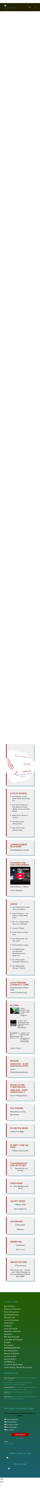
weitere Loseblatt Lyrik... (19, 992)
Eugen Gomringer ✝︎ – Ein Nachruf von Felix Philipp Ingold (20, 915)
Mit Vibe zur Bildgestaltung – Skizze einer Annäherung (21, 923)
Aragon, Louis (17, 251)
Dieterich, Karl (23, 316)
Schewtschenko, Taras (22, 580)
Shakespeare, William (17, 603)
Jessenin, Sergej (21, 85)
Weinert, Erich (20, 167)
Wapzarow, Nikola (19, 663)
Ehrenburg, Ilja (22, 69)
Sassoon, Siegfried (18, 576)
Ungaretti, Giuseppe (17, 651)
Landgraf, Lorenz (16, 459)
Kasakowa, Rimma (15, 90)
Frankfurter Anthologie (12, 1331)
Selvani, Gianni (16, 599)
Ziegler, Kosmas (14, 686)
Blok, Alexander (9, 51)
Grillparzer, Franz (18, 365)
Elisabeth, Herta (23, 326)
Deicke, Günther (14, 313)
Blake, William (22, 276)
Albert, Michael (14, 245)
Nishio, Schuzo (15, 526)
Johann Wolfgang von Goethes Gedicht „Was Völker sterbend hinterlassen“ (19, 1398)
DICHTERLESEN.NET (12, 1348)
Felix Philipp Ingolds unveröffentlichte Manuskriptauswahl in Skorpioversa (18, 952)
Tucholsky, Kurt (14, 647)
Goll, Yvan (21, 359)
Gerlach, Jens (14, 73)
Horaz (16, 407)
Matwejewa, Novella (17, 112)
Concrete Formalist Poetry (13, 1364)
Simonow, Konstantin (17, 609)
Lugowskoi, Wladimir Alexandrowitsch (14, 105)
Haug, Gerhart (15, 382)
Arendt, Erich (13, 253)
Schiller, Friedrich (19, 582)
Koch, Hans (15, 443)
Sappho (10, 574)
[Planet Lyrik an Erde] (20, 1150)
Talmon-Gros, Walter (18, 630)
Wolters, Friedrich (16, 682)
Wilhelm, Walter (15, 678)
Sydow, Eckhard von (18, 626)
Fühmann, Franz (15, 349)
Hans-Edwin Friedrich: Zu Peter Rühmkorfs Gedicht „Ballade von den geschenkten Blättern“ (21, 808)
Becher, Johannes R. (17, 268)
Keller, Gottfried (24, 430)
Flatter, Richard (12, 343)
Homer (10, 407)
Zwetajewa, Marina (16, 173)
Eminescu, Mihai (14, 328)
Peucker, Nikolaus (16, 534)
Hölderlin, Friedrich (15, 405)
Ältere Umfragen (9, 1444)
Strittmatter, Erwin (16, 620)
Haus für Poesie (9, 1306)
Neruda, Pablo (20, 520)
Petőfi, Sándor (14, 532)
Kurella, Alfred (13, 455)
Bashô (12, 263)
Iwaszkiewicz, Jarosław (20, 415)
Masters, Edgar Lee (21, 497)
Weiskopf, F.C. (16, 670)
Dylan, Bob (11, 322)
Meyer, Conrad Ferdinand (18, 503)
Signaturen (8, 1334)
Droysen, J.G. (13, 320)
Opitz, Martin (24, 528)
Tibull (16, 634)
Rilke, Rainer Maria (16, 559)
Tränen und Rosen (14, 236)
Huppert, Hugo (15, 81)
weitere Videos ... (16, 1048)
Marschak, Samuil (18, 110)
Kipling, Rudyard (17, 434)
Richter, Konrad (15, 555)
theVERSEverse (9, 1362)
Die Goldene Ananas (12, 1425)
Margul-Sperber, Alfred (18, 495)
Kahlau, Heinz (14, 426)
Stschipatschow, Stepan (17, 622)
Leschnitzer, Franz (16, 470)
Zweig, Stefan (15, 692)
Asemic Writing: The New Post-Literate (18, 1367)
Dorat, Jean (15, 318)
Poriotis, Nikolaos (16, 540)
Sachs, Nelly (13, 572)
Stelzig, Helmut (15, 618)
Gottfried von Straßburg (17, 361)
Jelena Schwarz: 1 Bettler (19, 886)
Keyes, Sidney (17, 432)
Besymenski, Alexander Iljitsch (19, 49)
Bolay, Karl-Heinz (18, 280)
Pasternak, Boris (14, 127)
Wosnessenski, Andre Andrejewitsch (19, 170)
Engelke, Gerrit (14, 330)
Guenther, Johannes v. (18, 79)
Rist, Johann (14, 561)
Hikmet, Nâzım (14, 401)
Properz (13, 545)
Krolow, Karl (13, 449)
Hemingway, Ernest (13, 386)
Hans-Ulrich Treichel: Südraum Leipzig (18, 829)
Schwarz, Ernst (14, 593)
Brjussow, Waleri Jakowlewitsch (13, 61)
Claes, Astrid (14, 303)
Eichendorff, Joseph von (18, 324)
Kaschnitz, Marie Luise (17, 428)
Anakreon (14, 249)
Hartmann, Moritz (17, 380)
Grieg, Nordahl (15, 363)
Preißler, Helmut (16, 543)
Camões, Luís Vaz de (15, 299)
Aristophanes (24, 253)
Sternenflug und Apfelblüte (20, 37)
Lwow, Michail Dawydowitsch (19, 107)
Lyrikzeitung (8, 1323)
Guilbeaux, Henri (16, 370)
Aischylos (20, 243)
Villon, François (16, 657)
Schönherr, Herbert (13, 588)
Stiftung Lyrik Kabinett (12, 1309)
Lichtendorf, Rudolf (14, 472)
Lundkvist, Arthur (16, 484)
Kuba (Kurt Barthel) (16, 451)
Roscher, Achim (15, 568)
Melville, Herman (14, 501)
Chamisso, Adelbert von (16, 301)
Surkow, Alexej (15, 154)
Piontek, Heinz (21, 536)
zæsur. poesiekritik (11, 1328)
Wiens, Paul (12, 676)
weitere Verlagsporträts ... (19, 1095)
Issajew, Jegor (13, 83)
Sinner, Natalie (18, 146)
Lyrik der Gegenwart (11, 1320)
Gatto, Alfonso (14, 351)
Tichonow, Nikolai (15, 158)
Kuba (25, 98)
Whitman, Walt (17, 674)
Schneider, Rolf (13, 586)
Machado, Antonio (16, 486)
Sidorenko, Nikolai (16, 607)
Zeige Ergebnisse (20, 1438)
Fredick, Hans (23, 345)
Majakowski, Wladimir (15, 490)
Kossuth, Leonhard (16, 98)
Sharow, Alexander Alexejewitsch (16, 143)
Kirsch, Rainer (15, 94)
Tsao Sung (23, 645)
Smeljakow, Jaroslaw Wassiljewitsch (13, 149)
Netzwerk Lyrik (9, 1317)
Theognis (12, 632)
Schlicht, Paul (17, 584)
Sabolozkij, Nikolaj (21, 137)
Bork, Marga (16, 56)
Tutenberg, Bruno (17, 160)
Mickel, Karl (21, 117)
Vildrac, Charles (17, 655)
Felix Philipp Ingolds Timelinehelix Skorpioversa (20, 961)
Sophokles (10, 613)
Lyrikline (7, 1342)
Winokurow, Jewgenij (15, 169)
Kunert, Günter (15, 453)
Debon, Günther (14, 311)
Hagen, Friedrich (17, 378)
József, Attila (15, 424)
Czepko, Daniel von (18, 309)
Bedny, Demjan (19, 46)
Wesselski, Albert (15, 672)
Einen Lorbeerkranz (12, 1419)
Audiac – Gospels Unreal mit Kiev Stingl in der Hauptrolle (25, 1012)
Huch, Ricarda (16, 409)
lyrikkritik (7, 1326)
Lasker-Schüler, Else (24, 461)
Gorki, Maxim (15, 75)
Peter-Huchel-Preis (11, 1350)
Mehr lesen (8, 197)
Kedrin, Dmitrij (21, 92)
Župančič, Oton (14, 690)
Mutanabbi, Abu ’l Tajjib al (19, 515)
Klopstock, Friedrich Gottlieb (18, 440)
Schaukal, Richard (17, 578)
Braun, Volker (18, 58)
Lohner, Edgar (12, 478)
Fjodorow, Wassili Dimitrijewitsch (20, 70)
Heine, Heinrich (17, 384)
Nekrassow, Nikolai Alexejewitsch (13, 519)
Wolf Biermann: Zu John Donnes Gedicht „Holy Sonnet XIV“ (21, 798)
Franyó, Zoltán (11, 345)
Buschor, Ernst (15, 295)
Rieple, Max (14, 557)
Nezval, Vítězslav (16, 524)
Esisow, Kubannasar (18, 336)
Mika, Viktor (22, 507)
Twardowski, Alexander (16, 649)
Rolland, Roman (12, 563)
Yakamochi (16, 684)
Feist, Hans (13, 338)
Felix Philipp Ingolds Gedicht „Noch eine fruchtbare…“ (21, 908)
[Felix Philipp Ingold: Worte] (20, 1188)
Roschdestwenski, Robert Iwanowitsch (18, 564)
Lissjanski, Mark (13, 476)
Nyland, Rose (26, 526)
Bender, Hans (15, 270)
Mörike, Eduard (14, 511)
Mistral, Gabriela (14, 509)
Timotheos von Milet (17, 638)
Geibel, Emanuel (15, 353)
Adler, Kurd (19, 241)
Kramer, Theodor (14, 447)
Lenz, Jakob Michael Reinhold (17, 466)
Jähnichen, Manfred (18, 418)
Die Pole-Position (11, 1422)
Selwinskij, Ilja (17, 142)
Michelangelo (14, 505)
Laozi (14, 461)
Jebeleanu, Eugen (19, 420)
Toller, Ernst (12, 640)
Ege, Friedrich (21, 322)
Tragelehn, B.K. (14, 642)
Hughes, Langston (15, 411)
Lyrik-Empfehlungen (11, 1314)
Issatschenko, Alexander (11, 414)
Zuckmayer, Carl (14, 688)
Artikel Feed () (17, 1131)
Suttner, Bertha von (16, 624)
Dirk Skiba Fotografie (12, 1337)
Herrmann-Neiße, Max (18, 395)
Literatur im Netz (10, 1356)
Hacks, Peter (25, 376)
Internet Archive (10, 1359)
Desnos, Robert (11, 316)
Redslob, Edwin (15, 551)
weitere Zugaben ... (17, 890)
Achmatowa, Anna (15, 42)
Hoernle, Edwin (15, 403)
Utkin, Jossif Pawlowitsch (12, 163)
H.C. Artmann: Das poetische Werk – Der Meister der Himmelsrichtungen (19, 1383)
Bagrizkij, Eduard (18, 44)
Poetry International (11, 1312)
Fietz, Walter (12, 341)
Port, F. (26, 540)
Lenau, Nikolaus (15, 465)
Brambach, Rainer (15, 284)
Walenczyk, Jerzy (16, 661)
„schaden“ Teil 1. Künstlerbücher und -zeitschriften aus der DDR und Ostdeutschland (25, 1037)
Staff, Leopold (14, 615)
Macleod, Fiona (17, 488)
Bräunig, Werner (16, 286)
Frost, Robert (13, 347)
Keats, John (13, 430)
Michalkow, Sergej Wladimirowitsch (15, 116)
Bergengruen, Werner (14, 274)
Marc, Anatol (12, 493)
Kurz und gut (9, 1345)
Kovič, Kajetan (16, 445)
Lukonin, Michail (23, 106)
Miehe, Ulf (13, 507)
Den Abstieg (10, 1430)
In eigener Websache (18, 928)
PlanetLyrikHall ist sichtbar (20, 945)
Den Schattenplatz (11, 1427)
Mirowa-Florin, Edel (15, 119)
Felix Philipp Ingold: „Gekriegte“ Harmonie (18, 967)
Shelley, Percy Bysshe (16, 605)
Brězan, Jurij (13, 291)
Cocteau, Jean (16, 305)
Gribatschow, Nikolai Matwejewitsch (17, 76)
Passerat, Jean (17, 530)
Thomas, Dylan (22, 632)
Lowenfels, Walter (16, 480)
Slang (10, 611)
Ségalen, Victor (16, 597)
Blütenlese (16, 52)
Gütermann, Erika (16, 374)
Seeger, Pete (12, 595)
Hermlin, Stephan (17, 393)
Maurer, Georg (14, 499)
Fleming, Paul (24, 343)
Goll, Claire (11, 359)
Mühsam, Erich (21, 513)
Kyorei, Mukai (13, 457)
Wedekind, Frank (15, 665)
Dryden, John (24, 320)
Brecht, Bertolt (15, 288)
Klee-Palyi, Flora (16, 438)
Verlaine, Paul (16, 653)
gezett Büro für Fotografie (13, 1339)
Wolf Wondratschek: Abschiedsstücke (18, 823)
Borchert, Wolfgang (16, 282)
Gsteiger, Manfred (17, 368)
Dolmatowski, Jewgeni (19, 65)
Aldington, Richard (16, 247)
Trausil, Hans (14, 645)
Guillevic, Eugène (16, 372)
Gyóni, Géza (15, 376)
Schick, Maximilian (16, 140)
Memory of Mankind (11, 1353)
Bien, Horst (12, 276)
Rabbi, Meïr (16, 549)
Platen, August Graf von (17, 538)
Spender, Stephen (21, 613)
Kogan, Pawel (14, 96)
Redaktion (10, 40)
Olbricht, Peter (13, 528)
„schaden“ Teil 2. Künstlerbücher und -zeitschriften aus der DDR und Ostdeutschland (23, 1024)
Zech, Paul (24, 684)
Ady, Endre (12, 243)
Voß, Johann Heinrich (17, 659)
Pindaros (12, 536)
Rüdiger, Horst (20, 570)
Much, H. (12, 513)
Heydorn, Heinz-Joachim (20, 399)
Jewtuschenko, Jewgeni (19, 88)
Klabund (13, 436)
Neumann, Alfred (14, 522)
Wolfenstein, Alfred (18, 680)
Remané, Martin (14, 553)
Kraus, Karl (25, 447)
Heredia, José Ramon (19, 390)
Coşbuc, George (14, 307)
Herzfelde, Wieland (16, 397)
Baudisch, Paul (15, 266)
